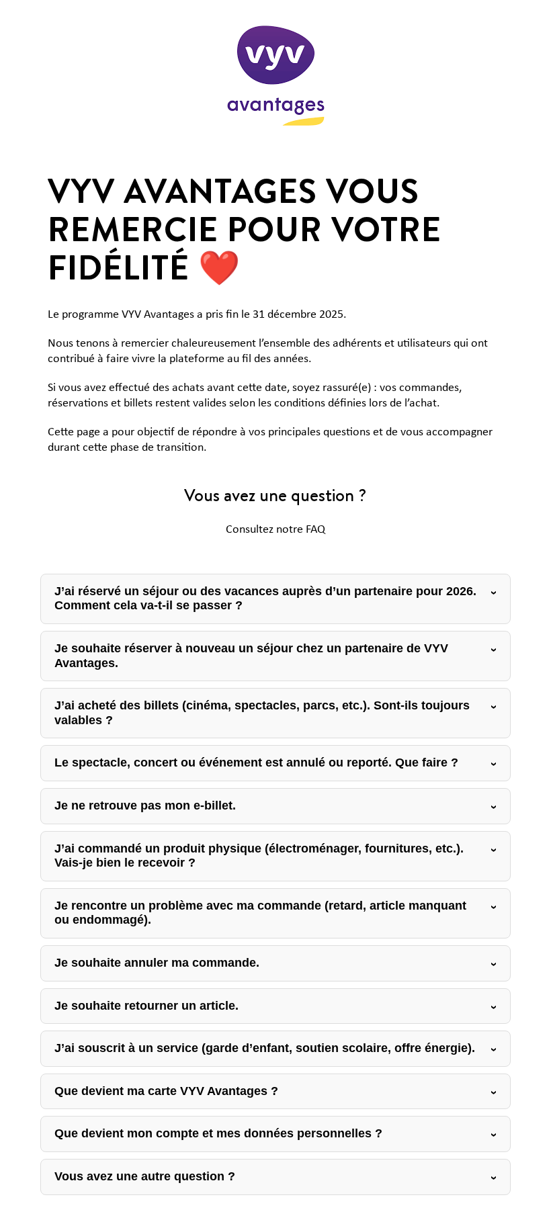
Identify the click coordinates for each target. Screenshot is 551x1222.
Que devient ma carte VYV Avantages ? (166, 1091)
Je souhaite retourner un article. (146, 1005)
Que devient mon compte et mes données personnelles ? (218, 1133)
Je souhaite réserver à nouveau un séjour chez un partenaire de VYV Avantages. (251, 656)
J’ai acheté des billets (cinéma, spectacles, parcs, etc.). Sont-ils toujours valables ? (262, 713)
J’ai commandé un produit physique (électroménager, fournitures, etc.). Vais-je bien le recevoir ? (259, 856)
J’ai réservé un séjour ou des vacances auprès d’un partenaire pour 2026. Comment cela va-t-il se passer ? (265, 598)
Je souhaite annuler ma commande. (156, 962)
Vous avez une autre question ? (144, 1176)
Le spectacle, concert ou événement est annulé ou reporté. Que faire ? (256, 762)
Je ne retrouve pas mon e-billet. (145, 805)
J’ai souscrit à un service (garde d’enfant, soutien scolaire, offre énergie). (264, 1048)
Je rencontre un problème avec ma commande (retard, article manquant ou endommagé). (260, 913)
